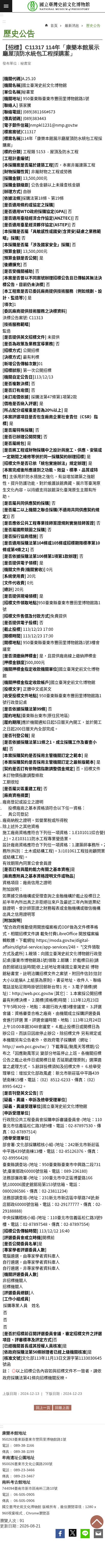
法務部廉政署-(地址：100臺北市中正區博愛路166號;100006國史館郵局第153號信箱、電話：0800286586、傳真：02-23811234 (48, 1184)
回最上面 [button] (62, 1408)
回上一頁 (43, 1408)
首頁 (54, 25)
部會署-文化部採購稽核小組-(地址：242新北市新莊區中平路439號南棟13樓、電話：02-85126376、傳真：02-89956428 (51, 1151)
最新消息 (72, 25)
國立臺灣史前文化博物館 (58, 6)
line (85, 1533)
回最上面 (97, 1522)
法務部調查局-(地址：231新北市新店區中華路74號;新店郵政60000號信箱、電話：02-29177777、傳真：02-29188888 (52, 1204)
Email (98, 1533)
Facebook (60, 1533)
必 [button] (6, 6)
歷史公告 (93, 25)
